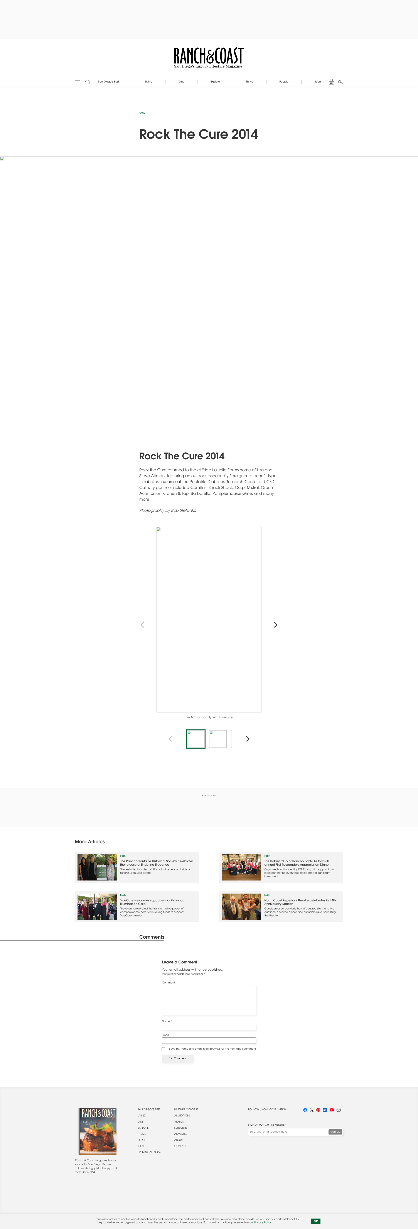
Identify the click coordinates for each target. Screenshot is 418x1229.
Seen (142, 114)
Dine (140, 1122)
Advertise (180, 1134)
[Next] (275, 625)
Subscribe (180, 1128)
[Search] (340, 81)
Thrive (142, 1134)
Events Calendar (149, 1152)
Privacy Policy (262, 1223)
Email (166, 1035)
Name (167, 1021)
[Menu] (77, 81)
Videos (179, 1122)
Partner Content (186, 1110)
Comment (169, 983)
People (142, 1140)
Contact (180, 1146)
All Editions (182, 1116)
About (178, 1140)
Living (142, 1116)
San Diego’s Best (149, 1110)
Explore (143, 1128)
